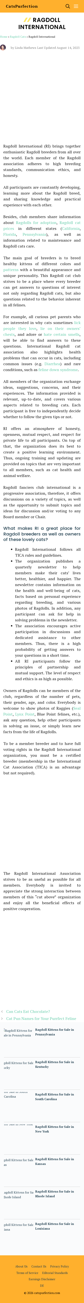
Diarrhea (52, 363)
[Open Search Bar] (68, 6)
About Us (21, 1266)
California (71, 228)
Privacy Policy (59, 1266)
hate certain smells (62, 334)
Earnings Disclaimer (42, 1279)
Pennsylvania (34, 234)
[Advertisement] (42, 99)
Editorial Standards (55, 1273)
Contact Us (38, 1266)
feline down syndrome (58, 369)
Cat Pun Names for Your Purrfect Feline (41, 1018)
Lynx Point (24, 714)
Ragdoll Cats (18, 36)
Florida (9, 234)
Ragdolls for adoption (36, 222)
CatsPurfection (22, 6)
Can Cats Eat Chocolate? (28, 1011)
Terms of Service (27, 1273)
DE (42, 1286)
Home (3, 36)
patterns (11, 269)
